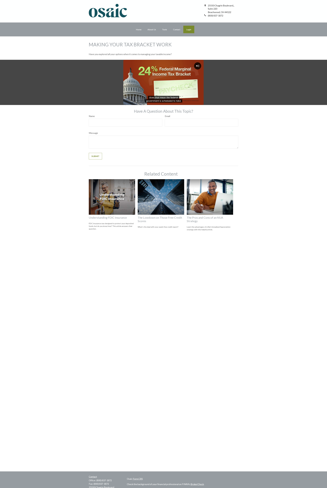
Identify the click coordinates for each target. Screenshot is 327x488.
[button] (138, 29)
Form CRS (138, 478)
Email (167, 116)
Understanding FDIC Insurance (108, 217)
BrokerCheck (197, 484)
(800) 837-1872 (104, 480)
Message (93, 133)
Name (92, 116)
